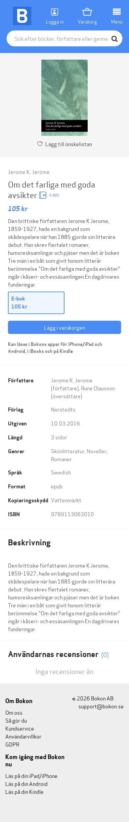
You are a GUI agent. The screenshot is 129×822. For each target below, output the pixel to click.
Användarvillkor (23, 736)
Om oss (13, 712)
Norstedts (63, 409)
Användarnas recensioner (58, 654)
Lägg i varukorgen (64, 327)
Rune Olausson (98, 388)
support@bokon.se (100, 706)
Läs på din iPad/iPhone (31, 775)
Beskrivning (29, 542)
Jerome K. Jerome (29, 171)
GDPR (12, 744)
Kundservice (19, 728)
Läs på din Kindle (24, 791)
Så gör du (16, 720)
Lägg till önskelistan (68, 143)
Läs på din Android (26, 783)
